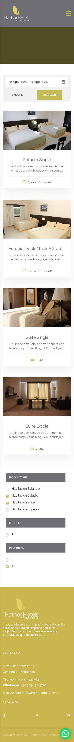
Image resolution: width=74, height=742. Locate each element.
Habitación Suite (23, 502)
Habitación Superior (25, 509)
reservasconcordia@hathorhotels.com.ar (31, 693)
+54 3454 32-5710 (33, 685)
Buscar (49, 94)
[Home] (17, 13)
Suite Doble (37, 426)
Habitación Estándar (26, 488)
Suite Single (37, 337)
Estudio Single (37, 160)
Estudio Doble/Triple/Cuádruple (37, 248)
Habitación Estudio (25, 495)
